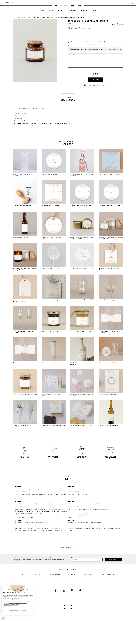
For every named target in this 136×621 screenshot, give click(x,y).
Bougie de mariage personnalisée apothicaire (52, 17)
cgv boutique (72, 574)
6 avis (121, 24)
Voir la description (73, 23)
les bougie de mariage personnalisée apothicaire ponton (33, 522)
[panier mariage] (132, 3)
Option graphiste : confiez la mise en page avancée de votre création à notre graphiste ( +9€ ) (96, 49)
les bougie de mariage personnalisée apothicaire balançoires (87, 522)
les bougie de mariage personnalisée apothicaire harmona (86, 488)
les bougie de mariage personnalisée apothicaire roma (32, 488)
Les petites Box (72, 10)
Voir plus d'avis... (68, 547)
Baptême (60, 10)
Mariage (51, 10)
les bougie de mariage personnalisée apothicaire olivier (86, 503)
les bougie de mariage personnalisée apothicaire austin (33, 503)
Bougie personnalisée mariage (34, 17)
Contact (94, 10)
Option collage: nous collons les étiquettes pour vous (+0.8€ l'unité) (87, 41)
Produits (42, 10)
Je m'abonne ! (114, 559)
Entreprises (84, 10)
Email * (72, 557)
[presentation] (11, 50)
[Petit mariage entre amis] (68, 5)
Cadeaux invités (21, 17)
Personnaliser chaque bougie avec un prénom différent (84, 45)
